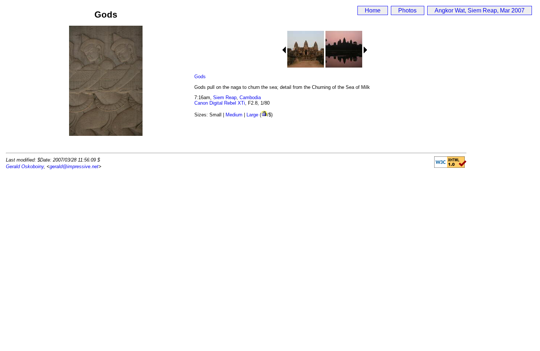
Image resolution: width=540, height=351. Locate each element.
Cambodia (250, 97)
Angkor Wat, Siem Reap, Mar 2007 (480, 10)
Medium (234, 114)
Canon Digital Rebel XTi (219, 103)
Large (252, 114)
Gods (200, 76)
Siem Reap (225, 97)
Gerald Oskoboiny (25, 166)
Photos (407, 10)
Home (373, 10)
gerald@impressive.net (74, 166)
